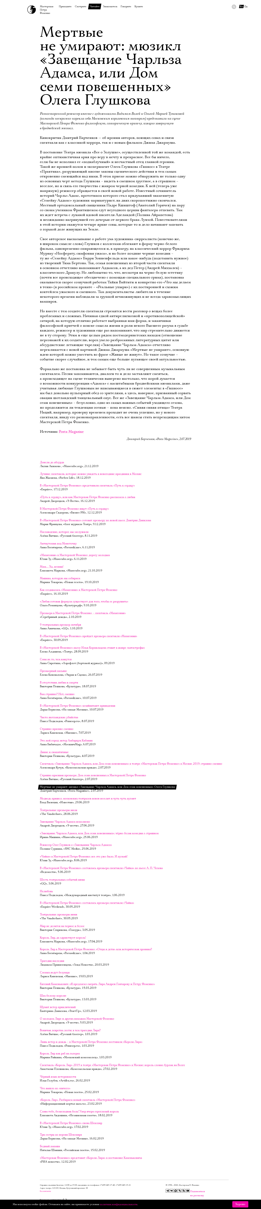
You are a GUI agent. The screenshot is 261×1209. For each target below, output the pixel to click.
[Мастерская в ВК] (171, 1191)
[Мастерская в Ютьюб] (188, 1191)
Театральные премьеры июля (58, 810)
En (246, 6)
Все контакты (45, 1191)
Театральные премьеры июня (58, 914)
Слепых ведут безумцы (55, 972)
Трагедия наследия (52, 961)
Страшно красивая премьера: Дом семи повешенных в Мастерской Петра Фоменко (93, 775)
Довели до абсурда (52, 462)
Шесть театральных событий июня (62, 879)
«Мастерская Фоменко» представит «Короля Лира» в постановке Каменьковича (91, 1158)
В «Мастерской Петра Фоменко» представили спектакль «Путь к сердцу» (87, 485)
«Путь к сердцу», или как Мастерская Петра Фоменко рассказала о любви (87, 497)
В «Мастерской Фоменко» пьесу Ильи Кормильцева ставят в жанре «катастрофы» (92, 647)
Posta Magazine (71, 431)
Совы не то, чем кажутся (56, 659)
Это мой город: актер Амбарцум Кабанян (66, 740)
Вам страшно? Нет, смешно (57, 694)
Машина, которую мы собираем (60, 578)
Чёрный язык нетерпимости (58, 1076)
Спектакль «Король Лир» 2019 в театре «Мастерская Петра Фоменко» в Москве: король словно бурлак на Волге (112, 1065)
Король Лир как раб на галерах (60, 1053)
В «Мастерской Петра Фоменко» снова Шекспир (71, 1123)
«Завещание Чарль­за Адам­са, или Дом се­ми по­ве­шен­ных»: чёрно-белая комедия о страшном (99, 833)
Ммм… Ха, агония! (51, 566)
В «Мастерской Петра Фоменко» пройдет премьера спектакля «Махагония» (88, 636)
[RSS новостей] (184, 1191)
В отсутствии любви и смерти (59, 682)
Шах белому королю (53, 995)
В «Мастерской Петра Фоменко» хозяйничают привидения (77, 705)
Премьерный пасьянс (53, 671)
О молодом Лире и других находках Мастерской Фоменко (77, 1018)
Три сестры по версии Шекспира (61, 1134)
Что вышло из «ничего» (55, 1088)
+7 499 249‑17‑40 (107, 1185)
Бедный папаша (50, 1146)
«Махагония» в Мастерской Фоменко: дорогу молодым (75, 555)
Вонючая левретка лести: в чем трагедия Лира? (70, 1030)
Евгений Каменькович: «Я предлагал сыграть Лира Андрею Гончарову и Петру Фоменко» (97, 984)
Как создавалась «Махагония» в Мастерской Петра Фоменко (78, 590)
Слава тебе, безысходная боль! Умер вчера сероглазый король (79, 1111)
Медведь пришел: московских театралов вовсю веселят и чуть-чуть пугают (88, 798)
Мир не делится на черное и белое (62, 926)
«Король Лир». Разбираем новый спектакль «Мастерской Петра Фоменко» (87, 1100)
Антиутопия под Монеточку (58, 543)
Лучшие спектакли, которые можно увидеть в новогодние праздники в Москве (91, 474)
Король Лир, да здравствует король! (63, 937)
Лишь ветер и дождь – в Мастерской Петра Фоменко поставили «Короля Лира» (91, 1042)
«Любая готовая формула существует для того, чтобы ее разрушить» (84, 601)
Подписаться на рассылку (192, 1191)
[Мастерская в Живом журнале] (180, 1191)
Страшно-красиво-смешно (56, 729)
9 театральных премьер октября (60, 624)
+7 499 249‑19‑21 (123, 1185)
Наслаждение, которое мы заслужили (64, 532)
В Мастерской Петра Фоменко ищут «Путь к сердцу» (74, 508)
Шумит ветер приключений (58, 1007)
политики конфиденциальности (118, 1204)
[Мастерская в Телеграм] (167, 1191)
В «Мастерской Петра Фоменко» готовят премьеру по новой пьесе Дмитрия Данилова (95, 520)
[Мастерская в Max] (175, 1191)
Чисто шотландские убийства (59, 717)
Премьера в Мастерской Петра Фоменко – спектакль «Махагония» (83, 613)
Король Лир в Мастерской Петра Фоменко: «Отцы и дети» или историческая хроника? (96, 949)
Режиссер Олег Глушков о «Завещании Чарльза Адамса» (76, 845)
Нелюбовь (46, 891)
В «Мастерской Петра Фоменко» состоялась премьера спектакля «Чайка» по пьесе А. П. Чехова (101, 868)
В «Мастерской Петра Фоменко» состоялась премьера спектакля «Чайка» (87, 903)
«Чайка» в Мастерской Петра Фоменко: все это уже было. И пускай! (83, 856)
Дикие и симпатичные (54, 752)
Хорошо (240, 1204)
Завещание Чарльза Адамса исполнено (65, 821)
